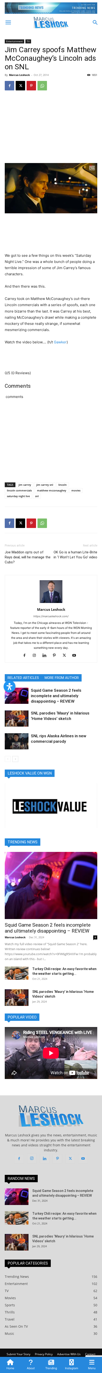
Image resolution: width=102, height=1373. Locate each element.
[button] (8, 22)
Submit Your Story (18, 1354)
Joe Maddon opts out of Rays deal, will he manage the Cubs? (28, 557)
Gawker (60, 342)
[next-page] (15, 759)
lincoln (62, 484)
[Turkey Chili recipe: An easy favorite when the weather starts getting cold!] (16, 973)
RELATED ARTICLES (23, 678)
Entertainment (14, 41)
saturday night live (18, 496)
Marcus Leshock (19, 75)
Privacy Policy (44, 1354)
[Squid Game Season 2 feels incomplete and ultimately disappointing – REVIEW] (16, 696)
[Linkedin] (46, 655)
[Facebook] (9, 85)
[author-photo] (51, 603)
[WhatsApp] (42, 85)
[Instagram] (36, 655)
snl (37, 496)
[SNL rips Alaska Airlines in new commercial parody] (16, 741)
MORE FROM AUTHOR (62, 678)
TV (28, 41)
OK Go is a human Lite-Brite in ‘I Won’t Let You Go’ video (75, 554)
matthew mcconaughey (51, 490)
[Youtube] (76, 655)
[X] (20, 85)
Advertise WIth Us (69, 1354)
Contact (90, 1354)
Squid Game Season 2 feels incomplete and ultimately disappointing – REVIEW (56, 696)
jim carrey (25, 484)
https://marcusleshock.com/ (51, 616)
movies (75, 490)
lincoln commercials (19, 490)
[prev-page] (8, 759)
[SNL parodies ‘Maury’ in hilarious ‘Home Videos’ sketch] (16, 718)
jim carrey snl (44, 484)
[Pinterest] (31, 85)
